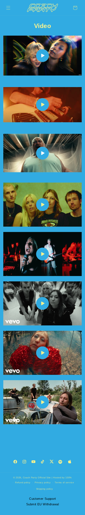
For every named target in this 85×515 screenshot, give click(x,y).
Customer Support (42, 498)
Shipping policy (44, 489)
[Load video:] (42, 56)
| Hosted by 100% (62, 477)
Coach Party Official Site (37, 477)
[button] (8, 7)
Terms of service (64, 482)
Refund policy (23, 482)
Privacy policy (43, 482)
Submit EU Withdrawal (42, 504)
